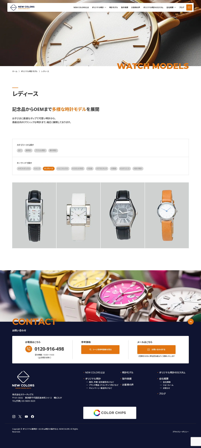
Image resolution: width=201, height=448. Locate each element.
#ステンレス (124, 168)
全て (20, 150)
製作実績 (124, 7)
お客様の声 (135, 7)
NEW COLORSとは (81, 7)
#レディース (48, 168)
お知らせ (166, 388)
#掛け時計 (138, 168)
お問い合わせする (158, 349)
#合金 (90, 168)
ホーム (14, 71)
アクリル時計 (40, 150)
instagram (13, 416)
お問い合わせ (189, 7)
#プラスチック (102, 168)
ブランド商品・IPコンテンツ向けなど (103, 385)
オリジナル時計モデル (29, 71)
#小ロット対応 (77, 168)
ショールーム (168, 385)
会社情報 (167, 382)
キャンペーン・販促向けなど (100, 388)
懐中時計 (53, 150)
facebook (32, 416)
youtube (26, 416)
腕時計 (28, 150)
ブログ (181, 7)
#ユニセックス (62, 168)
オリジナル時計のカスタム (153, 7)
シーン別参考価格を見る (102, 349)
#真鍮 (113, 168)
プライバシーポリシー (181, 432)
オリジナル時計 (98, 7)
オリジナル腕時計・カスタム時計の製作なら (40, 429)
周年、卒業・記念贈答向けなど (101, 382)
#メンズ (37, 168)
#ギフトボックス (24, 168)
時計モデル (113, 7)
